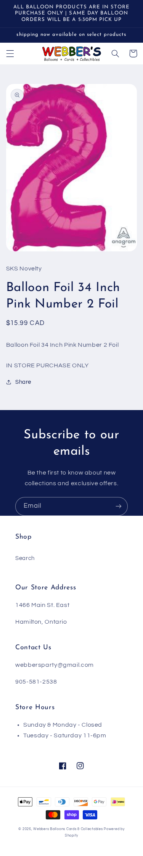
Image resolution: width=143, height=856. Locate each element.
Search (25, 558)
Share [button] (23, 382)
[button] (10, 53)
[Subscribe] (118, 506)
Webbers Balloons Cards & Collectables (68, 829)
